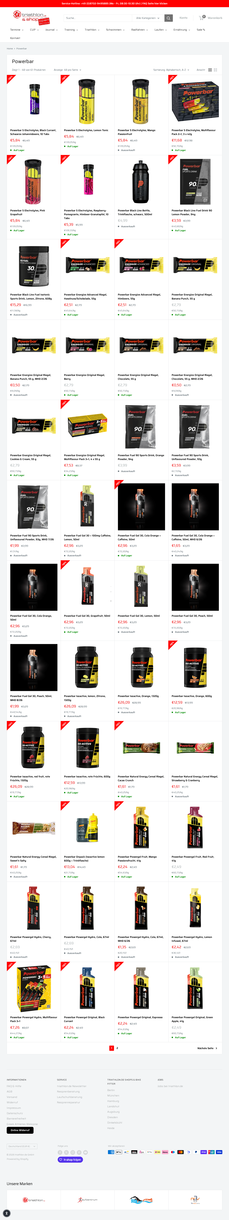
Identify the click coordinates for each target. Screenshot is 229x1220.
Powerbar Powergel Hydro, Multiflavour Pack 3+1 (33, 1019)
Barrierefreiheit (16, 1118)
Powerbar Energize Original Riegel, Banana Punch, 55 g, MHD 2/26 (30, 377)
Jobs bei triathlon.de (170, 1086)
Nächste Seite (205, 1048)
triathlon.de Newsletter (71, 1086)
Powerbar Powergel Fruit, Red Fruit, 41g (193, 859)
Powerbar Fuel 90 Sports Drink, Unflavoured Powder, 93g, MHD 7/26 (32, 537)
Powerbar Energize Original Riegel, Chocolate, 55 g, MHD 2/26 (192, 377)
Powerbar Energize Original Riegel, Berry (84, 377)
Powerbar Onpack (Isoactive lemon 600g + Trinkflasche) (84, 859)
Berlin (111, 1090)
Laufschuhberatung (69, 1097)
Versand (12, 1097)
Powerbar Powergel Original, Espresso (140, 1017)
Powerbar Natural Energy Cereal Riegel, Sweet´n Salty (33, 859)
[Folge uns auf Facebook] (60, 1152)
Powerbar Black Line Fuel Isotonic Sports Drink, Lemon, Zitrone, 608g (31, 296)
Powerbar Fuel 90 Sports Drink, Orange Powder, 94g (141, 457)
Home (10, 48)
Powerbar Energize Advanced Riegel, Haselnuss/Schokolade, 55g (85, 296)
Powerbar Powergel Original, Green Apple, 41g (192, 1019)
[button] (7, 1213)
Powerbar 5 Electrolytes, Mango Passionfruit (136, 132)
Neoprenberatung (68, 1091)
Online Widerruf (20, 1130)
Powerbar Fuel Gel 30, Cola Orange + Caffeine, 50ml (139, 537)
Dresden (112, 1117)
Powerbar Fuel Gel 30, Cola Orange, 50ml (31, 618)
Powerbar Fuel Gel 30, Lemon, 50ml (139, 616)
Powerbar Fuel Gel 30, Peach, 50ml (192, 616)
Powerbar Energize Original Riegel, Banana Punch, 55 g (192, 296)
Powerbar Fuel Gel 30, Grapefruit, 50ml (87, 616)
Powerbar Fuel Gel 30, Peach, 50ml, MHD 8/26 (31, 698)
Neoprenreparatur (68, 1102)
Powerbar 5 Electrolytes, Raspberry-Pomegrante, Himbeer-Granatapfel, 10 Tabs (86, 214)
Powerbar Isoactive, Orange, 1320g (138, 696)
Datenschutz (15, 1113)
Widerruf (12, 1102)
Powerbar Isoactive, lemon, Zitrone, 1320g (85, 698)
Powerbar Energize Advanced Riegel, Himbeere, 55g (139, 296)
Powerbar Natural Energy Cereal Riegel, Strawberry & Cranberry (195, 778)
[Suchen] (168, 18)
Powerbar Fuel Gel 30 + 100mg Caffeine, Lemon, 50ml (87, 537)
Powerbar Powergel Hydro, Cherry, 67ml (30, 939)
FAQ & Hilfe (14, 1086)
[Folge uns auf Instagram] (72, 1152)
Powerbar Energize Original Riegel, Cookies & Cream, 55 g (30, 457)
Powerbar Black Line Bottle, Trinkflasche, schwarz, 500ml (135, 212)
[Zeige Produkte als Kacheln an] (210, 69)
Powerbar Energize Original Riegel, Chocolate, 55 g (138, 377)
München (113, 1095)
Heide (110, 1128)
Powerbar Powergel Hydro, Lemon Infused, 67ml (192, 939)
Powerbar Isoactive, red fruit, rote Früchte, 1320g (30, 778)
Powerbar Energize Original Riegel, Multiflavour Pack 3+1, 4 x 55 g (84, 457)
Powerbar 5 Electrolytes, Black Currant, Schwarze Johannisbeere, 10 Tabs (33, 132)
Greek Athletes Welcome (22, 1124)
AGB (9, 1091)
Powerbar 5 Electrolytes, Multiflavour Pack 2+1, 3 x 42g (194, 132)
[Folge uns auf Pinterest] (79, 1152)
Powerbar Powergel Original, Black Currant (84, 1019)
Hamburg (113, 1101)
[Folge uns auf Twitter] (66, 1152)
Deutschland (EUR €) (19, 1146)
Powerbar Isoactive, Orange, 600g (192, 696)
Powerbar (21, 48)
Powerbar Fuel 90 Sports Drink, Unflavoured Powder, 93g (190, 457)
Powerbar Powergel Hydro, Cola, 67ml (86, 937)
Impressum (14, 1108)
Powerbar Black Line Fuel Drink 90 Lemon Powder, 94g (192, 212)
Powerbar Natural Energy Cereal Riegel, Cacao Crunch (141, 778)
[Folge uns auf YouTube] (85, 1152)
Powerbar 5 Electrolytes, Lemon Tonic (86, 130)
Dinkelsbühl (114, 1123)
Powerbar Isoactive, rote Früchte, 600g (87, 777)
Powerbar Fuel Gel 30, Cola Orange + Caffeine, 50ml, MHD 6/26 (193, 537)
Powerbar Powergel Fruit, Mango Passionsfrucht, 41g (137, 859)
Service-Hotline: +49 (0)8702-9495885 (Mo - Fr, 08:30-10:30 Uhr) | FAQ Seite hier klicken (114, 4)
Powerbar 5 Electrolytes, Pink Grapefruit (27, 212)
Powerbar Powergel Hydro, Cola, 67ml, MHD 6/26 (140, 939)
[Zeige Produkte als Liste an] (215, 69)
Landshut (113, 1106)
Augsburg (113, 1112)
